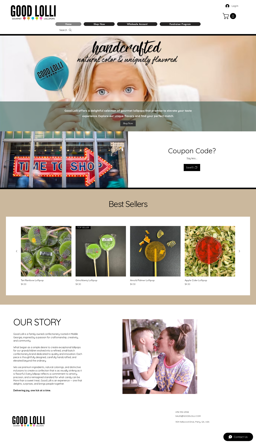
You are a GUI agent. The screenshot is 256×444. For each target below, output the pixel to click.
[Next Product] (239, 251)
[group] (128, 256)
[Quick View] (46, 251)
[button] (230, 16)
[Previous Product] (16, 251)
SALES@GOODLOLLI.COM (188, 416)
